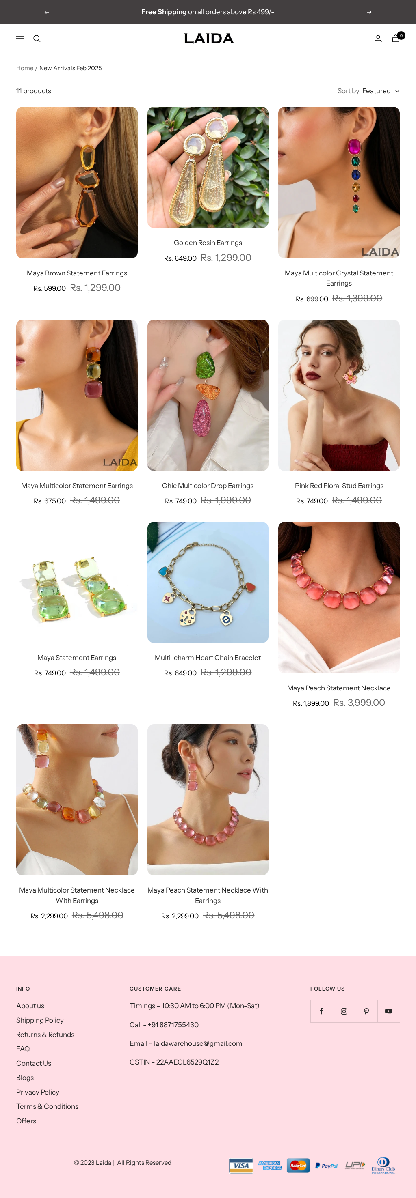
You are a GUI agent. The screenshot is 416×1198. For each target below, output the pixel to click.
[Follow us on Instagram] (344, 1011)
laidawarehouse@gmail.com (198, 1043)
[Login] (378, 38)
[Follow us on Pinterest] (366, 1011)
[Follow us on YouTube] (388, 1011)
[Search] (37, 38)
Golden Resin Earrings (208, 243)
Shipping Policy (40, 1020)
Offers (26, 1121)
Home (24, 68)
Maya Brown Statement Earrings (77, 273)
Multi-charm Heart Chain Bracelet (208, 658)
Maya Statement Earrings (76, 658)
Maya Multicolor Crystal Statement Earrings (339, 278)
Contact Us (33, 1063)
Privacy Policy (37, 1092)
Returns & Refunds (45, 1034)
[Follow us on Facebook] (321, 1011)
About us (30, 1006)
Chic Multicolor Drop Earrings (208, 486)
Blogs (25, 1077)
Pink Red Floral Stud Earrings (339, 486)
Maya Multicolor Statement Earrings (77, 486)
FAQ (23, 1049)
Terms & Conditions (47, 1106)
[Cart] (396, 38)
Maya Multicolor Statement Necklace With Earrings (77, 895)
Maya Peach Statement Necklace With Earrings (207, 895)
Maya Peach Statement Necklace (339, 688)
